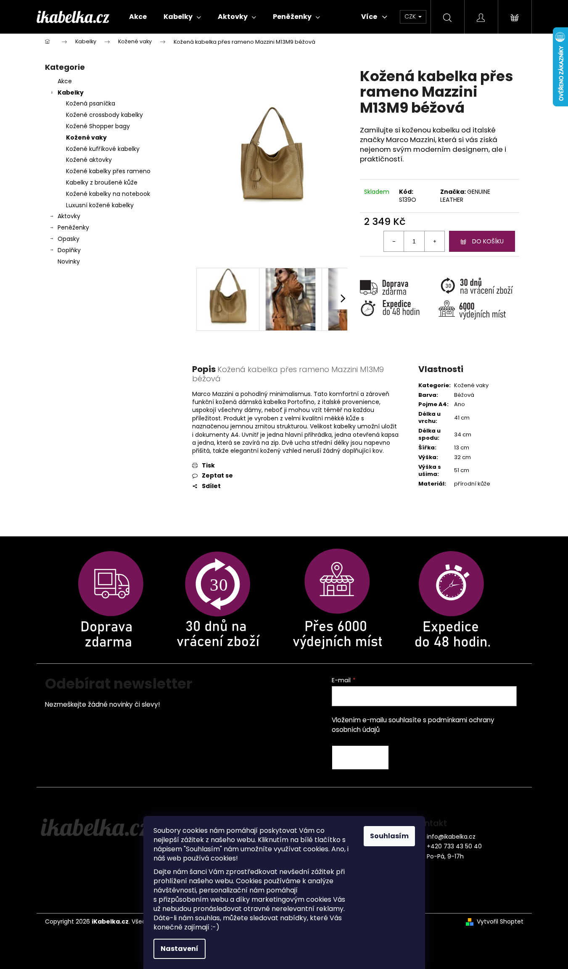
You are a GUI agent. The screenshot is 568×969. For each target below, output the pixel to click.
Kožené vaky (86, 137)
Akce (65, 81)
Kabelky (71, 92)
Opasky (68, 239)
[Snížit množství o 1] (394, 241)
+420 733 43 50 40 (454, 846)
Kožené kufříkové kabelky (103, 149)
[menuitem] (138, 17)
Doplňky (69, 250)
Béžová (464, 395)
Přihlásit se (360, 757)
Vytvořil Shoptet (500, 922)
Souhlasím (389, 836)
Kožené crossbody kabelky (104, 115)
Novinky (69, 261)
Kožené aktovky (89, 160)
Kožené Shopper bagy (98, 126)
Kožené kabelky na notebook (108, 194)
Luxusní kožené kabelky (100, 205)
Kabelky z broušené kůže (101, 182)
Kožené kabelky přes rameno (108, 171)
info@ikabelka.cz (451, 836)
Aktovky (69, 216)
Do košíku (488, 241)
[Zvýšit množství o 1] (434, 241)
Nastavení (179, 948)
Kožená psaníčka (90, 103)
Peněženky (73, 227)
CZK (410, 16)
